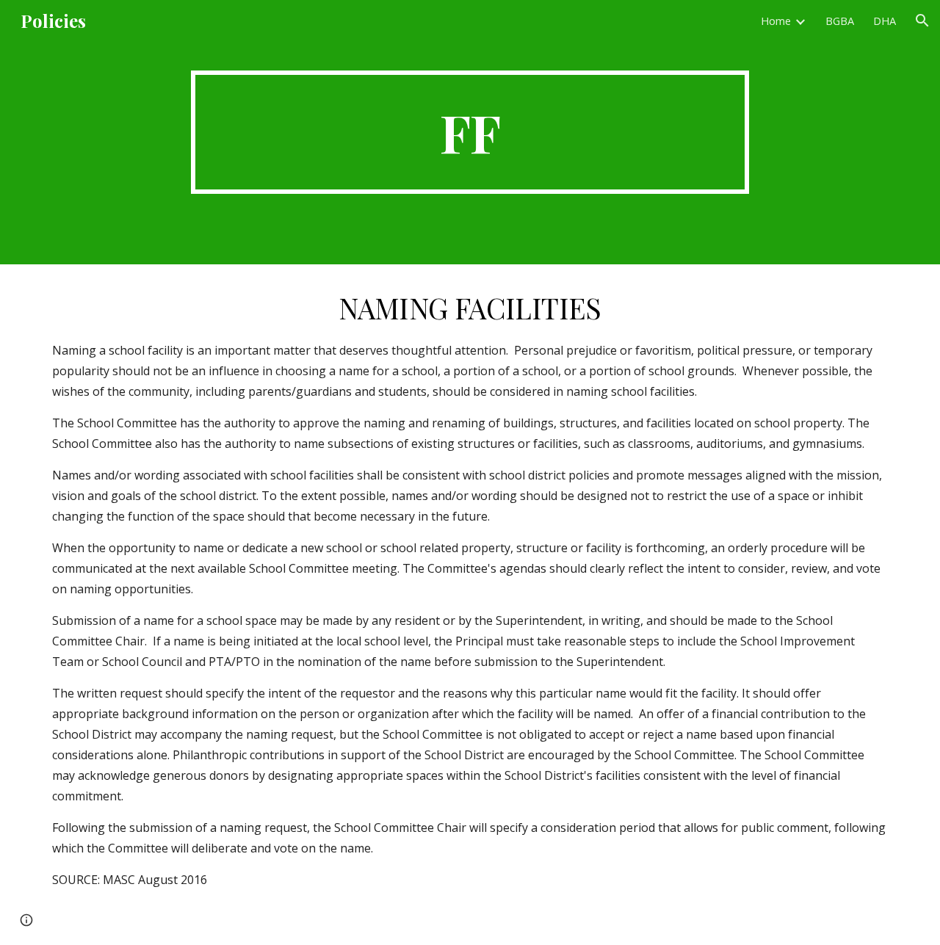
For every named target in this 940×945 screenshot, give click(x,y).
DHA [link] (884, 20)
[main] (470, 132)
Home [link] (776, 20)
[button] (922, 20)
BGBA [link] (839, 20)
